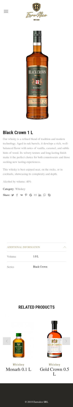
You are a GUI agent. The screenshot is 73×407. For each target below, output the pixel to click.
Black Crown (40, 266)
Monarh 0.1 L (18, 369)
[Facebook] (17, 195)
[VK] (21, 195)
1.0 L (36, 256)
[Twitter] (12, 195)
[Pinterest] (26, 195)
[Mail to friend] (35, 195)
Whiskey (20, 189)
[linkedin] (40, 195)
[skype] (49, 195)
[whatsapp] (44, 195)
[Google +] (30, 195)
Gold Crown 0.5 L (54, 371)
